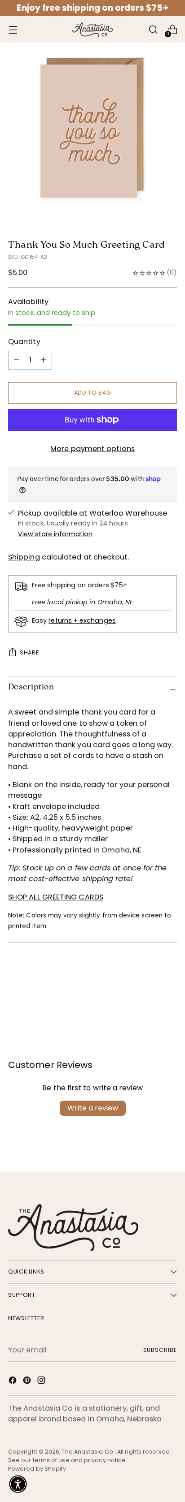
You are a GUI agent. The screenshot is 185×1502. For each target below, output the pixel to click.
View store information (55, 533)
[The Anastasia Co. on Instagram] (42, 1382)
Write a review (92, 1108)
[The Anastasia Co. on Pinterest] (27, 1382)
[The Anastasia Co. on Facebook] (13, 1382)
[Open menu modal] (13, 30)
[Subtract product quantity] (43, 360)
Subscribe (160, 1350)
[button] (18, 1484)
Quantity (24, 341)
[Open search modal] (153, 30)
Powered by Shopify (37, 1468)
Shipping (24, 557)
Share (29, 652)
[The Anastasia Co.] (92, 29)
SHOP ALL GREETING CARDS (55, 897)
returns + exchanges (81, 620)
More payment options (92, 448)
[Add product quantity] (17, 360)
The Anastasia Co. (88, 1451)
